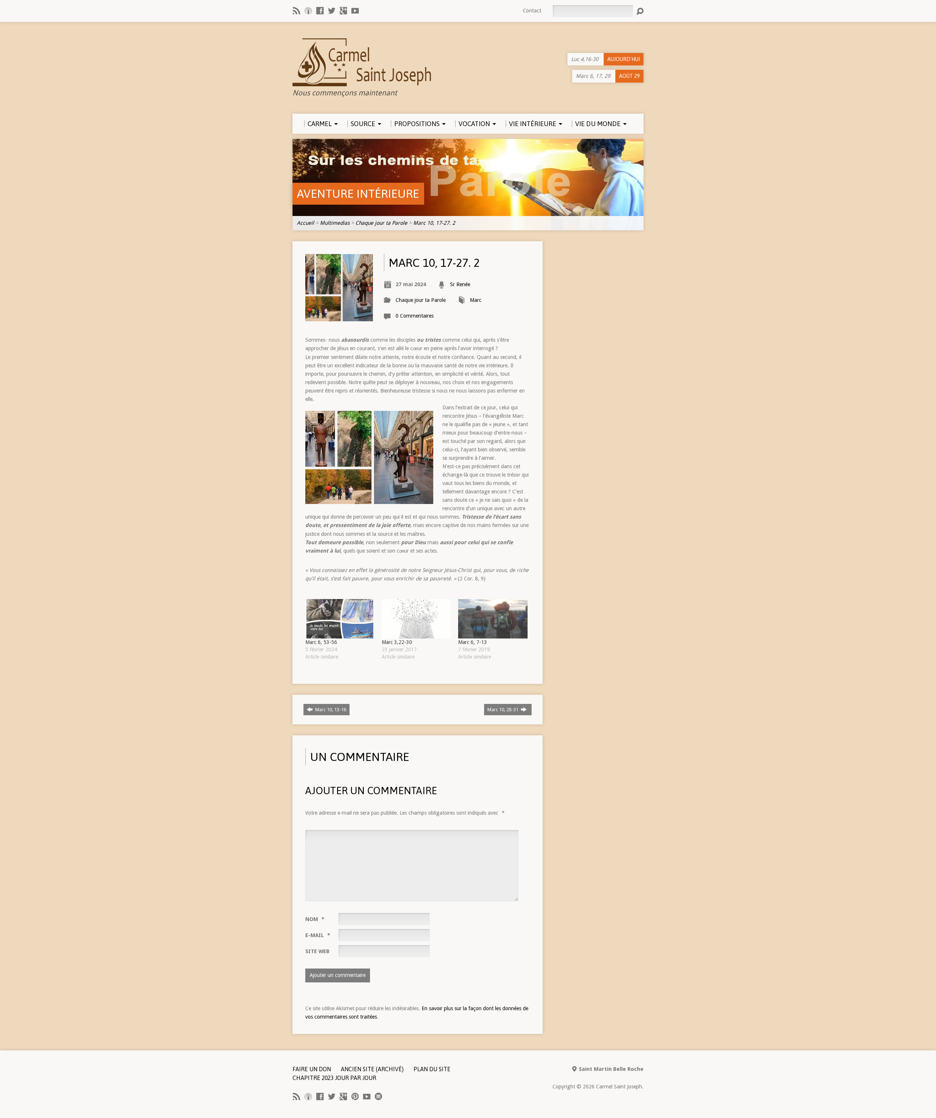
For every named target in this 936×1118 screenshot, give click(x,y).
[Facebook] (320, 10)
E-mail (317, 935)
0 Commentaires (415, 316)
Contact (532, 11)
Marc (476, 300)
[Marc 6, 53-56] (339, 618)
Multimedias (335, 223)
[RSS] (296, 10)
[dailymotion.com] (378, 1096)
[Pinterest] (355, 1096)
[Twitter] (331, 10)
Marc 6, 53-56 (321, 642)
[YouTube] (355, 10)
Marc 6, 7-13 (472, 642)
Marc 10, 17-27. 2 (434, 223)
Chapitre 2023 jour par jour (334, 1078)
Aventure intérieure (358, 193)
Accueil (305, 223)
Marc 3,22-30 (397, 642)
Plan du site (432, 1069)
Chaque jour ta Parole (381, 223)
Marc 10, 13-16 (330, 709)
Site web (317, 951)
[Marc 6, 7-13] (492, 618)
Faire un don (311, 1069)
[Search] (640, 11)
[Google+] (343, 10)
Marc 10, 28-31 (503, 709)
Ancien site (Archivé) (372, 1069)
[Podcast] (308, 10)
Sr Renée (460, 284)
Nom (314, 919)
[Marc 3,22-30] (416, 618)
